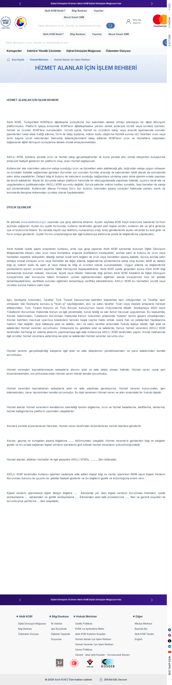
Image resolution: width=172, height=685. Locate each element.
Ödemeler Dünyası (118, 50)
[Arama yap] (110, 26)
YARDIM (169, 21)
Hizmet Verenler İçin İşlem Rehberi (94, 644)
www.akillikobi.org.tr (33, 222)
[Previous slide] (20, 4)
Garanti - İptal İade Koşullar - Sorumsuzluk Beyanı (102, 654)
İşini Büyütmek (59, 628)
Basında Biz (141, 628)
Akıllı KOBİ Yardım (144, 634)
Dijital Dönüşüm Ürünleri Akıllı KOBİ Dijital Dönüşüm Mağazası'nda (86, 3)
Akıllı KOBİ (61, 679)
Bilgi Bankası (79, 10)
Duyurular (56, 639)
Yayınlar (98, 10)
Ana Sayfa (18, 59)
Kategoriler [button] (14, 50)
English (138, 639)
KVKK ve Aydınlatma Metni (89, 628)
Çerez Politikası (83, 649)
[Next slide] (152, 4)
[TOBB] (20, 22)
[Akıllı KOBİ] (5, 22)
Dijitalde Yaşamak (60, 634)
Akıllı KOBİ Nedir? (55, 10)
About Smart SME (74, 17)
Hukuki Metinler (39, 59)
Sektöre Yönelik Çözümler (44, 50)
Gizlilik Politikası (83, 623)
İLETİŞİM (169, 39)
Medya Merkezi (143, 623)
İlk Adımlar (56, 623)
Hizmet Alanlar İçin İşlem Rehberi (93, 639)
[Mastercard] (161, 20)
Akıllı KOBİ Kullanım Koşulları (90, 634)
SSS (169, 5)
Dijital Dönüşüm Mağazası (83, 50)
